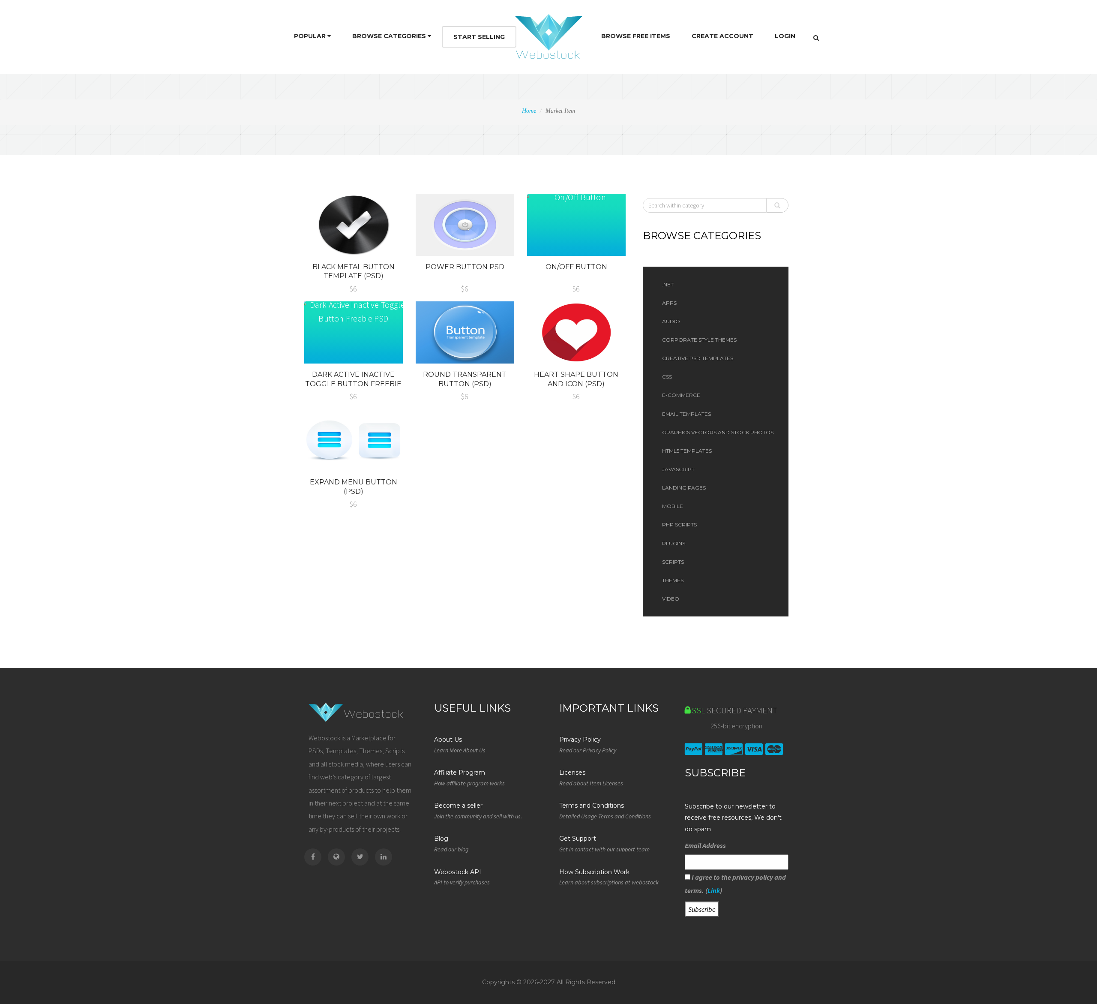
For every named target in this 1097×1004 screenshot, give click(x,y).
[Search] (816, 38)
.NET (668, 284)
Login (785, 36)
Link (713, 890)
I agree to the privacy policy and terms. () (735, 883)
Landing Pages (684, 487)
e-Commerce (681, 395)
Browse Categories (390, 36)
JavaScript (678, 469)
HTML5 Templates (687, 451)
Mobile (672, 506)
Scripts (673, 562)
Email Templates (686, 414)
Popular (310, 36)
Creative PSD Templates (697, 358)
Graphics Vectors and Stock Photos (717, 432)
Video (670, 598)
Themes (672, 580)
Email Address (705, 845)
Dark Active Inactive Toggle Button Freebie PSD (353, 383)
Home (529, 111)
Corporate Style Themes (699, 340)
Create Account (722, 36)
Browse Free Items (635, 36)
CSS (667, 376)
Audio (671, 321)
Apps (669, 303)
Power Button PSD (465, 267)
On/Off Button (576, 267)
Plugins (673, 543)
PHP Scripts (679, 524)
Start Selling (479, 37)
